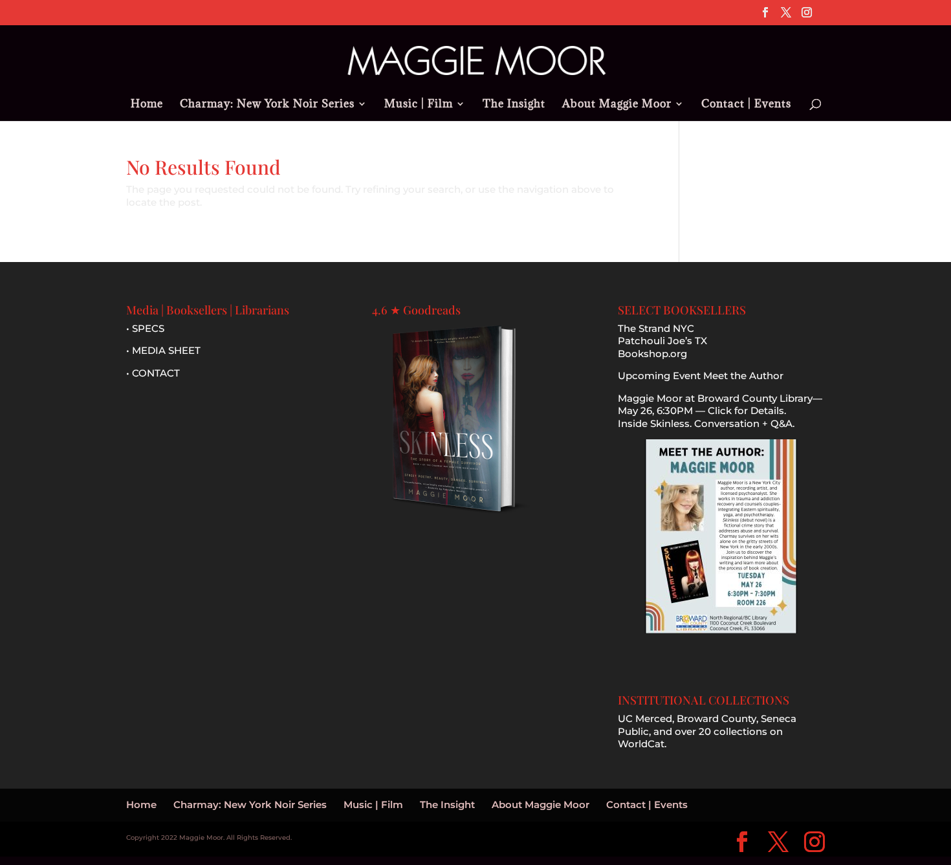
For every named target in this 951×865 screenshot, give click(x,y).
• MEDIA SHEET (163, 350)
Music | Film (418, 105)
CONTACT (156, 373)
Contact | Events (746, 105)
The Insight (514, 105)
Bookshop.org (652, 353)
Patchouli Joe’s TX (662, 340)
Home (147, 105)
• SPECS (145, 328)
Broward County (716, 718)
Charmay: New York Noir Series (267, 105)
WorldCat (641, 744)
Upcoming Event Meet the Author (700, 375)
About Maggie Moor (617, 105)
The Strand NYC (656, 328)
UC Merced (645, 718)
